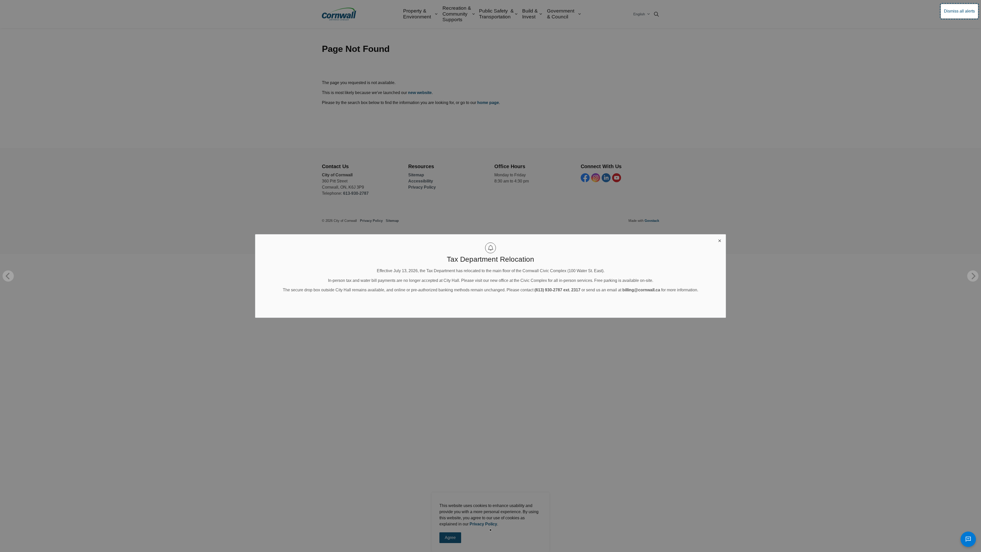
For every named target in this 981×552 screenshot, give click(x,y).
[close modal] (720, 240)
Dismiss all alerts (959, 11)
